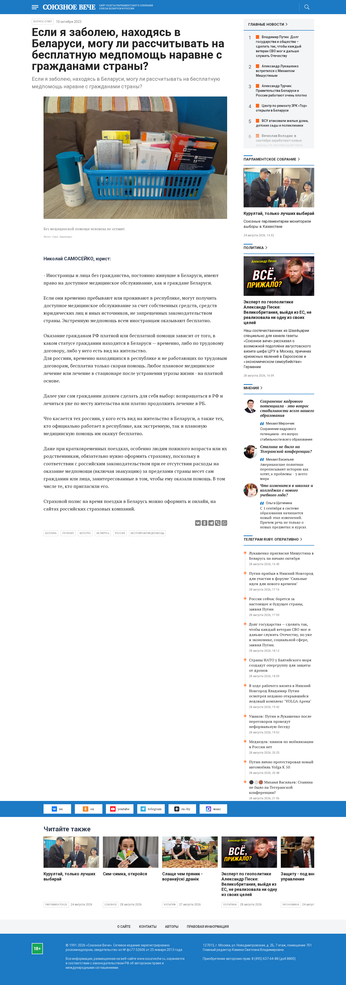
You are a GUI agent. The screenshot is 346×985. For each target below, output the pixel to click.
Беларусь (103, 533)
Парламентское (56, 904)
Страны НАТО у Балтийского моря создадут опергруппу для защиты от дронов (280, 665)
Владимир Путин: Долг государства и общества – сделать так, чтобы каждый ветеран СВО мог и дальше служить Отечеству (278, 46)
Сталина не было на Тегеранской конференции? (286, 449)
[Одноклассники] (204, 523)
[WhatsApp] (224, 523)
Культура (170, 904)
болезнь (50, 533)
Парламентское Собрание (270, 159)
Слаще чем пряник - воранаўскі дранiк (182, 876)
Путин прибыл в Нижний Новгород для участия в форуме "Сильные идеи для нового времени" (281, 578)
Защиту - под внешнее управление (303, 876)
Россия (120, 533)
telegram (154, 809)
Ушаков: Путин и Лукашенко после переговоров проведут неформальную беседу (280, 721)
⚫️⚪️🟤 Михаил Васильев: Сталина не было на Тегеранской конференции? (281, 787)
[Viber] (218, 523)
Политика (254, 248)
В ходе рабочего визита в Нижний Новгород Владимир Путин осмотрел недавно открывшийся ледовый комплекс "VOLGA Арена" (280, 693)
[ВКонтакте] (198, 523)
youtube (123, 809)
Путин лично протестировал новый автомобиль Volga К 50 (281, 764)
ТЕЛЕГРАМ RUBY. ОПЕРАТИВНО (271, 539)
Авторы (171, 927)
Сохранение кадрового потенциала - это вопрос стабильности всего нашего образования (287, 408)
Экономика (290, 904)
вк (61, 809)
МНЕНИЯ (251, 388)
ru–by (185, 809)
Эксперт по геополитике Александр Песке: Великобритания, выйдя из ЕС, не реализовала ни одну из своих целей (277, 312)
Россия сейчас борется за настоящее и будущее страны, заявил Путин (276, 604)
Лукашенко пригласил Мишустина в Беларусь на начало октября (281, 556)
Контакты (148, 927)
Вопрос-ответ (42, 21)
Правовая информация (208, 927)
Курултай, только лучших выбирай (279, 213)
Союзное (111, 904)
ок (92, 809)
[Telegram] (211, 523)
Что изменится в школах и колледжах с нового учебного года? (286, 490)
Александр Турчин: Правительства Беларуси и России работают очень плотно (281, 90)
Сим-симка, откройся (125, 873)
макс (217, 809)
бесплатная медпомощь (147, 533)
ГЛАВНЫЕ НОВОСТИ (266, 24)
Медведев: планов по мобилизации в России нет (281, 744)
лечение (68, 533)
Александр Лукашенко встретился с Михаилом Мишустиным (277, 70)
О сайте (124, 927)
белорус (85, 533)
